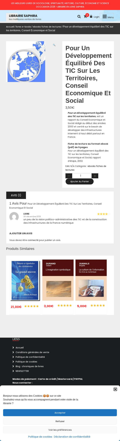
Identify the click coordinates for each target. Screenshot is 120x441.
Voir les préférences (60, 429)
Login (96, 16)
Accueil (10, 26)
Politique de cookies (40, 437)
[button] (115, 389)
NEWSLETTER (22, 371)
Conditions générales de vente (32, 352)
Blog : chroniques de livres (30, 366)
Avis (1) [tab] (16, 195)
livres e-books (23, 26)
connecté (33, 240)
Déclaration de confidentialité (72, 437)
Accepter (60, 412)
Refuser (60, 421)
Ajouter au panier (79, 181)
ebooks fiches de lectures (47, 26)
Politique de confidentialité (30, 357)
